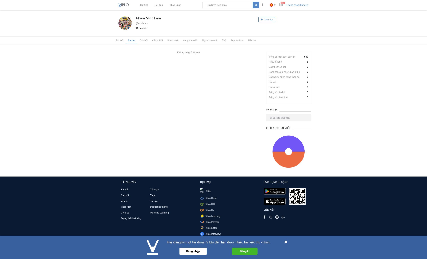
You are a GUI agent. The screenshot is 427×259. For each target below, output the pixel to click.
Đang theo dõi (190, 40)
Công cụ (125, 212)
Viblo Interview (213, 234)
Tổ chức (154, 189)
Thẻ (224, 40)
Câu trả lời (157, 40)
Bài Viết (143, 5)
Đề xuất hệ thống (159, 206)
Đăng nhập (193, 251)
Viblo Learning (212, 216)
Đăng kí (245, 251)
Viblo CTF (210, 204)
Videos (124, 201)
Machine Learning (159, 212)
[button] (273, 5)
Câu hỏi (144, 40)
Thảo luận (126, 206)
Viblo (208, 191)
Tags (152, 195)
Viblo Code (211, 198)
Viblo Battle (211, 228)
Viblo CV (209, 210)
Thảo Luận (175, 5)
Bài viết (119, 40)
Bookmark (172, 40)
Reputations (237, 40)
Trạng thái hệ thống (131, 218)
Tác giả (154, 201)
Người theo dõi (209, 40)
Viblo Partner (212, 222)
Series (131, 40)
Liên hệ (252, 40)
